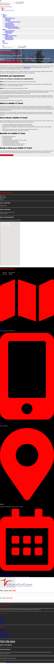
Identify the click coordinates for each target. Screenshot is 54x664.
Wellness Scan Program (11, 35)
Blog (4, 40)
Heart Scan (8, 19)
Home (4, 14)
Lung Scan (7, 20)
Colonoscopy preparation (14, 28)
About (1, 617)
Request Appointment (6, 574)
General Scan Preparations (11, 26)
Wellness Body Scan (10, 18)
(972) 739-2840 (5, 4)
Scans (4, 16)
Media (4, 29)
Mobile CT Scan (8, 36)
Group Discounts (9, 39)
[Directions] (27, 323)
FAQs (1, 621)
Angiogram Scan (9, 23)
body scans (27, 67)
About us (5, 15)
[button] (0, 1)
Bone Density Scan (9, 25)
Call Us (2, 423)
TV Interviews (8, 33)
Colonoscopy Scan (9, 24)
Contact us (5, 43)
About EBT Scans (9, 38)
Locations (2, 623)
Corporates (5, 34)
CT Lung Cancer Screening (14, 21)
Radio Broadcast (9, 31)
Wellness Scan (3, 629)
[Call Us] (27, 419)
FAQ (3, 41)
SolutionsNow (9, 662)
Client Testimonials (10, 30)
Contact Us (2, 622)
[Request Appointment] (27, 570)
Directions (3, 328)
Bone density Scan (4, 635)
